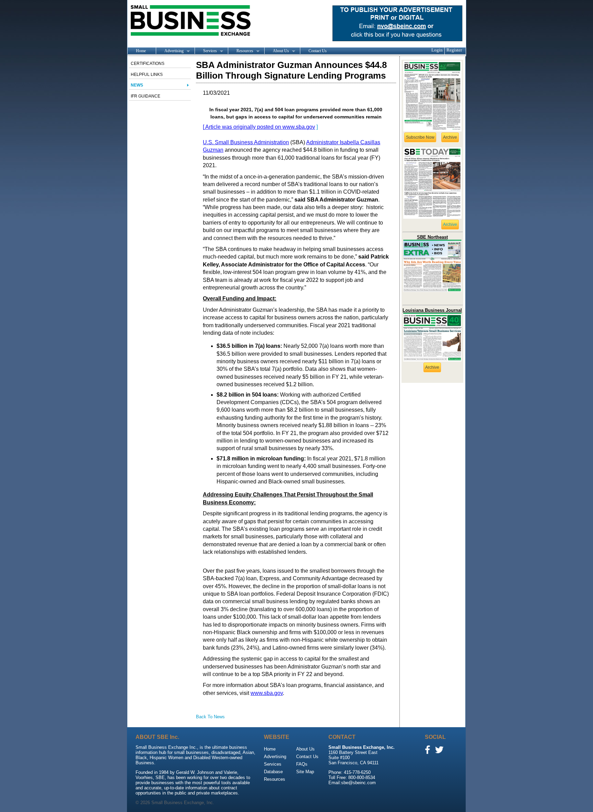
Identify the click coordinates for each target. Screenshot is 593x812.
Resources (240, 51)
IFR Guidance (145, 96)
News (137, 85)
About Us (276, 51)
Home (141, 50)
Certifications (147, 63)
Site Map (305, 771)
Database (273, 771)
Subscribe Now (420, 137)
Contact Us (318, 50)
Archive (450, 137)
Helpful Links (147, 74)
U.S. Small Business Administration (246, 142)
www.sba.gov (298, 127)
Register (454, 50)
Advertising (170, 51)
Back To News (210, 716)
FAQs (301, 764)
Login (437, 50)
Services (206, 51)
